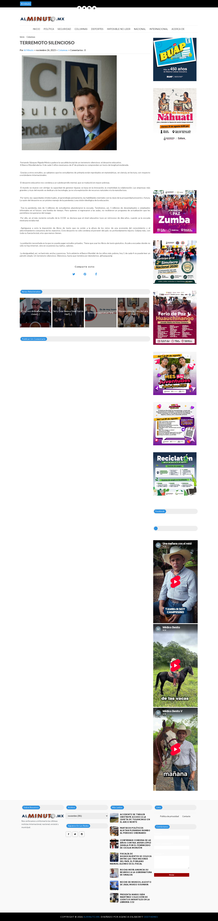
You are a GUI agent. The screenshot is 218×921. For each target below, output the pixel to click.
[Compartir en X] (74, 274)
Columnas (81, 29)
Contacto (186, 816)
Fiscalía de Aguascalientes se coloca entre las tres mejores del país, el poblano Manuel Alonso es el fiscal (131, 858)
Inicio (36, 29)
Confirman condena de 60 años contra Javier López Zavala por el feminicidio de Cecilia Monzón (135, 844)
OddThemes (151, 917)
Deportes (97, 29)
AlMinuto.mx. (92, 917)
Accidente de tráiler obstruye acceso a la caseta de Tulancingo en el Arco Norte (135, 818)
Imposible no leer (118, 29)
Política (49, 29)
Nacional (140, 29)
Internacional (158, 29)
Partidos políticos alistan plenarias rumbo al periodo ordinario (135, 830)
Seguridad (64, 29)
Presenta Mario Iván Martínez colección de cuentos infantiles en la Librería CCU (135, 898)
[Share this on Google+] (85, 274)
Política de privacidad (169, 816)
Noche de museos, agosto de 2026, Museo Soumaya (135, 883)
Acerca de (178, 29)
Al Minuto (29, 50)
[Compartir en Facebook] (96, 274)
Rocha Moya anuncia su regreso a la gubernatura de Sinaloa (136, 872)
